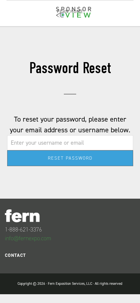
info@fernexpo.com (28, 238)
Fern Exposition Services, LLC (70, 283)
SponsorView (73, 14)
